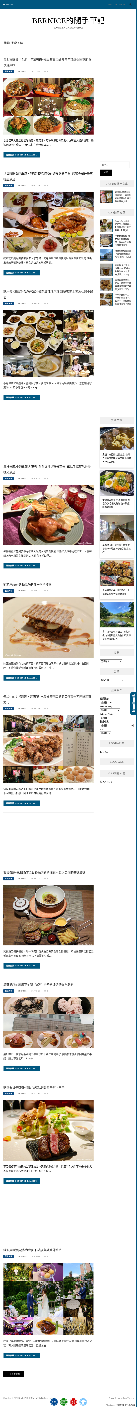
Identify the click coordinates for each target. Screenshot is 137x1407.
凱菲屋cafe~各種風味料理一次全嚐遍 (27, 584)
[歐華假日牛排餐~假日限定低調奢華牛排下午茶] (48, 1130)
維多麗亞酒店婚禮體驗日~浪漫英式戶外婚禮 (32, 1250)
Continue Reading (26, 155)
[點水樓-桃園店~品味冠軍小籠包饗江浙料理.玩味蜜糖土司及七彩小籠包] (48, 343)
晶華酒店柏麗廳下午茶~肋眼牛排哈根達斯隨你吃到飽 (38, 984)
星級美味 (8, 71)
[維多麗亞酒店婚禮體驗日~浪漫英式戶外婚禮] (48, 1299)
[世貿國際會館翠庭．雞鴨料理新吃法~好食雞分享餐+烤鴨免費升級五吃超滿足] (48, 222)
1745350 (104, 752)
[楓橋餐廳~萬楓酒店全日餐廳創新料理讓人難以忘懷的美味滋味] (48, 915)
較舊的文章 (15, 1374)
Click (133, 703)
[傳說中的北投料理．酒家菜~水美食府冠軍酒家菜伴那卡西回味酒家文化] (48, 749)
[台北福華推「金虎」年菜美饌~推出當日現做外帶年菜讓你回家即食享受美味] (48, 106)
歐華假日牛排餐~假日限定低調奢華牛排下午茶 (33, 1087)
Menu (9, 4)
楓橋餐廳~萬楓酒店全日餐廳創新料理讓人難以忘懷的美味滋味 (44, 872)
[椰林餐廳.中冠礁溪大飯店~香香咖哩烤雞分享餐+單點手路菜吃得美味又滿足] (48, 515)
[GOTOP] (83, 1402)
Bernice (22, 71)
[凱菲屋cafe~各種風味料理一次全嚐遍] (48, 627)
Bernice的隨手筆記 (68, 21)
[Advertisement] (48, 436)
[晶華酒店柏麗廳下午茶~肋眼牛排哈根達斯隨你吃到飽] (48, 1022)
